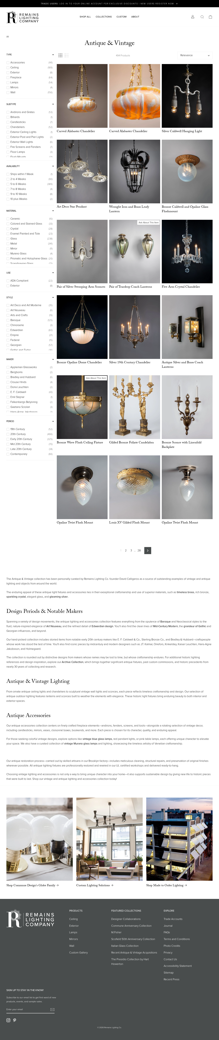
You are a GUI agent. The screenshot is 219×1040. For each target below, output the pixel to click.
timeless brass (185, 592)
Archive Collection (72, 662)
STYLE (9, 297)
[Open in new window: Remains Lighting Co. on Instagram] (8, 1020)
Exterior (74, 926)
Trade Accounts (173, 919)
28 (139, 550)
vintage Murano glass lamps (80, 744)
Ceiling (73, 919)
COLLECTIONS (104, 16)
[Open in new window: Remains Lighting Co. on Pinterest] (15, 1020)
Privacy (168, 952)
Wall (71, 946)
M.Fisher (116, 932)
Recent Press (171, 979)
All (7, 36)
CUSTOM (121, 16)
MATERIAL (11, 211)
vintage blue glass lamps (97, 739)
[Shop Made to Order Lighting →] (179, 839)
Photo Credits (172, 946)
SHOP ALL (85, 16)
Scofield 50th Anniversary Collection (133, 939)
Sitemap (169, 972)
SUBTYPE (11, 104)
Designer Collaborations (126, 919)
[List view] (67, 55)
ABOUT (135, 16)
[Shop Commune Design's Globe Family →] (39, 839)
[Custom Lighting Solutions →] (109, 839)
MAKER (9, 359)
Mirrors (73, 939)
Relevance (186, 55)
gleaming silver (59, 597)
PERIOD (10, 421)
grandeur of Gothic (195, 626)
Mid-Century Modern (165, 626)
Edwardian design (102, 626)
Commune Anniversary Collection (131, 926)
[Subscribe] (52, 1009)
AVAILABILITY (13, 166)
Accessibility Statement (178, 966)
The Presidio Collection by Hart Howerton (130, 961)
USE (8, 272)
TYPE (9, 54)
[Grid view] (60, 55)
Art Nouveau (53, 626)
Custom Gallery (78, 952)
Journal (168, 926)
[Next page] (147, 550)
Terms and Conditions (177, 939)
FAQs (167, 932)
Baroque (165, 622)
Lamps (73, 932)
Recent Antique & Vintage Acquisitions (134, 952)
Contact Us (170, 959)
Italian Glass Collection (125, 946)
